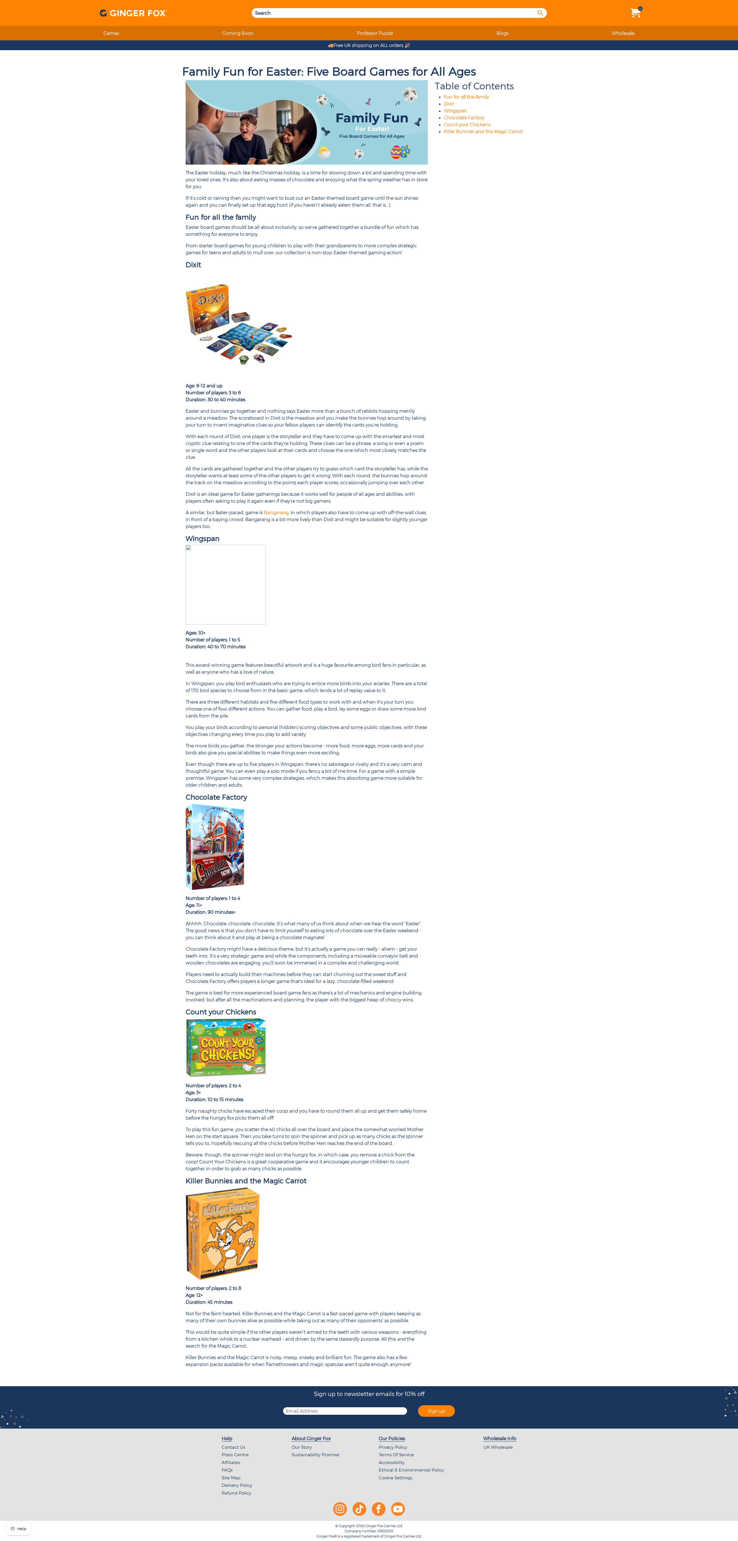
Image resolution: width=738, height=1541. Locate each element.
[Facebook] (379, 1508)
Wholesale (623, 33)
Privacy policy (393, 1447)
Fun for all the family (466, 96)
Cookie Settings (395, 1477)
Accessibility (392, 1462)
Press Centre (235, 1454)
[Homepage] (133, 13)
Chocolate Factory (464, 117)
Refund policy (236, 1492)
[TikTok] (359, 1508)
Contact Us (233, 1447)
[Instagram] (340, 1508)
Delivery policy (237, 1485)
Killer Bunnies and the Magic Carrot (483, 131)
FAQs (227, 1469)
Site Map (231, 1477)
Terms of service (396, 1454)
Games (111, 33)
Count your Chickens (467, 124)
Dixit (449, 103)
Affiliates (231, 1462)
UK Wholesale (498, 1447)
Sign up (436, 1411)
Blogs (502, 33)
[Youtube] (398, 1508)
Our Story (302, 1447)
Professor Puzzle (375, 33)
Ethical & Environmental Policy (411, 1469)
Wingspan (455, 110)
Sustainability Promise (315, 1454)
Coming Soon (237, 33)
